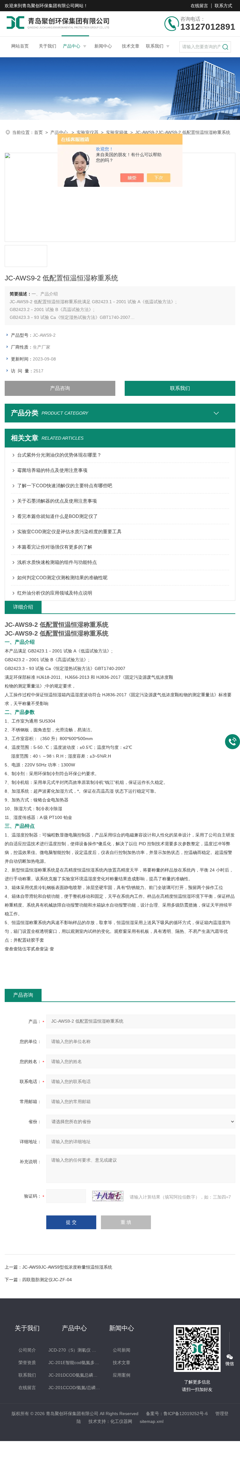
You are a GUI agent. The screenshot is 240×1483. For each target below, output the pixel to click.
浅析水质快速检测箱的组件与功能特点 (57, 562)
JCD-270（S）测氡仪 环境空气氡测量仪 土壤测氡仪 (74, 1350)
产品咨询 (60, 388)
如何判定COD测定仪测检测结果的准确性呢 (62, 577)
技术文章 (130, 46)
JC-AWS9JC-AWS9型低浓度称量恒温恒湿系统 (67, 1267)
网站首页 (20, 46)
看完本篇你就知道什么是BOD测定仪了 (57, 516)
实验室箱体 (117, 132)
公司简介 (27, 1350)
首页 (38, 132)
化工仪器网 (121, 1421)
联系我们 (154, 46)
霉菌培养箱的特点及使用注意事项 (52, 470)
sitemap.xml (151, 1421)
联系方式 (223, 5)
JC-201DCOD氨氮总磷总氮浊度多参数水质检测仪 (74, 1375)
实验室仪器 (87, 132)
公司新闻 (121, 1350)
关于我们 (47, 46)
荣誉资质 (27, 1362)
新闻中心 (103, 46)
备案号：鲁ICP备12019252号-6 (177, 1413)
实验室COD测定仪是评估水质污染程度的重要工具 (69, 531)
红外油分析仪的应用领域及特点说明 (54, 593)
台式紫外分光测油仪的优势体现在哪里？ (59, 455)
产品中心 (71, 46)
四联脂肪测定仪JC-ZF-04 (47, 1279)
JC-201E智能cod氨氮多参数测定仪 (74, 1362)
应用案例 (121, 1375)
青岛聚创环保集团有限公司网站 (52, 5)
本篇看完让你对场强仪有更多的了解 (54, 547)
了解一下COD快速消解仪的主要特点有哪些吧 (64, 485)
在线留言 (199, 5)
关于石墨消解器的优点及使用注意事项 (57, 501)
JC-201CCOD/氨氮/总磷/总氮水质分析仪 (74, 1387)
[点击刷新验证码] (107, 1196)
